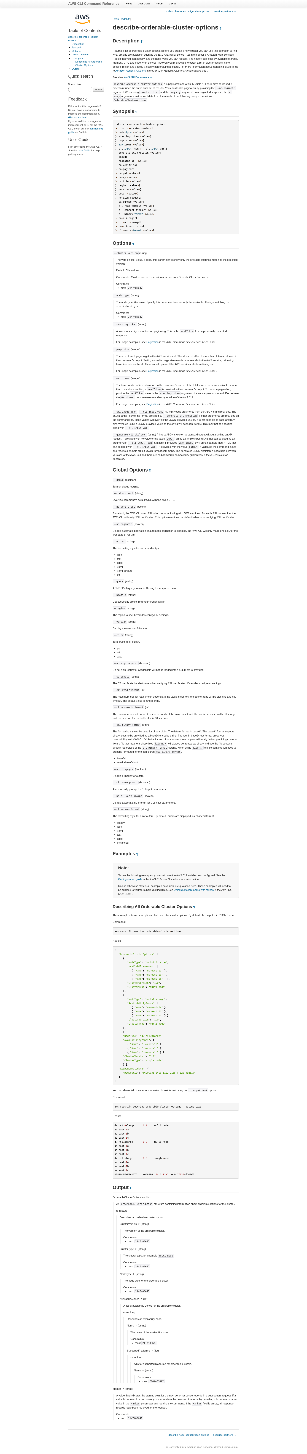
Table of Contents (84, 30)
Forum (159, 3)
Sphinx (234, 1446)
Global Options (80, 54)
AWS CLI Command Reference (93, 4)
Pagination (152, 341)
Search (98, 89)
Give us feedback (78, 117)
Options (76, 51)
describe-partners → (224, 11)
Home (129, 3)
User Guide (144, 3)
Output (75, 68)
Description (78, 43)
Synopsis (77, 47)
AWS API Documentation (138, 77)
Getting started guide (130, 879)
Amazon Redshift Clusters (130, 70)
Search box (74, 84)
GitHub (172, 3)
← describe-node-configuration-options (187, 11)
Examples (77, 58)
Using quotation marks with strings (194, 889)
